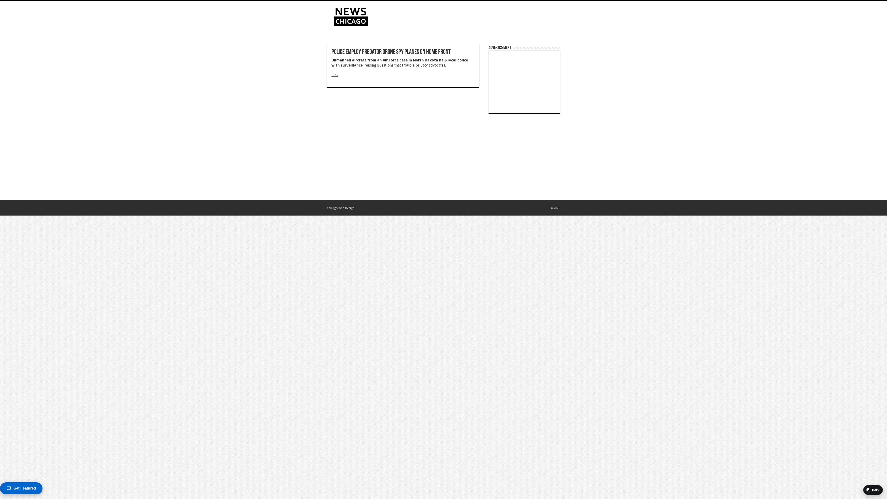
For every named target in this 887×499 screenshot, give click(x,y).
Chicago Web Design (340, 208)
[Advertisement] (473, 15)
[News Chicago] (350, 15)
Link (334, 75)
